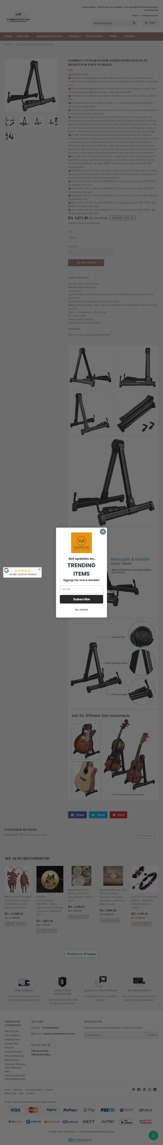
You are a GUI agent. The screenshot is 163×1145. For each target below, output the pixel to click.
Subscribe (81, 599)
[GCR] (6, 570)
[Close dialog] (103, 531)
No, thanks (81, 609)
